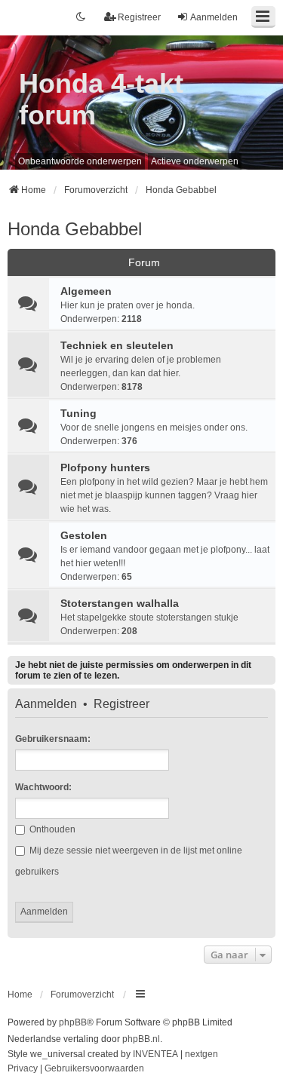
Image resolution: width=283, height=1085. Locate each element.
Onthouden (51, 829)
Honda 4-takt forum (101, 99)
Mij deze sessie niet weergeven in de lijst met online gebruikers (128, 861)
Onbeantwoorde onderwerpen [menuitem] (80, 161)
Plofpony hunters (105, 467)
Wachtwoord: (43, 787)
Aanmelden (46, 704)
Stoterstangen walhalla (119, 603)
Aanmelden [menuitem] (214, 17)
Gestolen (83, 535)
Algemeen (86, 291)
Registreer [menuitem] (139, 17)
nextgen (201, 1054)
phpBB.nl (141, 1039)
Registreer (121, 704)
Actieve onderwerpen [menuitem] (194, 161)
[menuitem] (23, 1069)
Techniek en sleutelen (117, 345)
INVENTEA (155, 1054)
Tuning (78, 413)
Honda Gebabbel (75, 229)
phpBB (73, 1022)
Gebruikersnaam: (53, 739)
